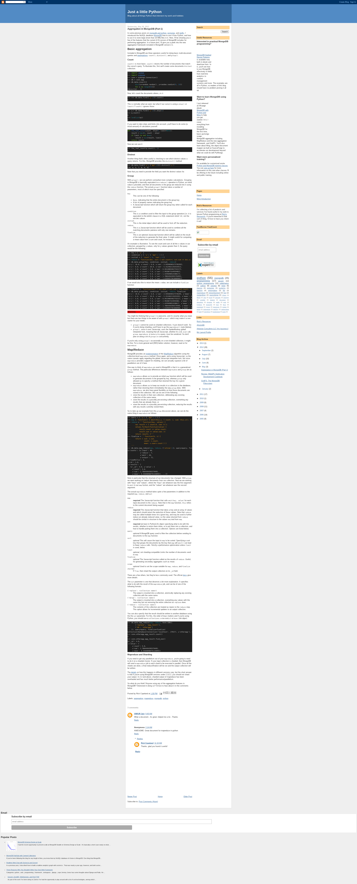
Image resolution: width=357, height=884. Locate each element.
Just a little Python (144, 12)
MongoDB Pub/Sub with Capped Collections (21, 855)
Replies (140, 739)
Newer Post (132, 797)
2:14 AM (148, 727)
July (204, 359)
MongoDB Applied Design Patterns (204, 56)
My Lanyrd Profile (204, 332)
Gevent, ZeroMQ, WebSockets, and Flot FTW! (23, 877)
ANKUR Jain (139, 714)
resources (216, 307)
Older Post (188, 797)
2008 (202, 406)
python (165, 698)
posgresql (200, 307)
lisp (225, 293)
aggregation (138, 698)
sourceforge (214, 295)
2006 (202, 415)
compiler (202, 300)
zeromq (214, 286)
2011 (202, 394)
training (199, 290)
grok (224, 302)
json (217, 304)
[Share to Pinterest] (175, 692)
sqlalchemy (224, 283)
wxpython (207, 312)
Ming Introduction (204, 199)
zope (224, 312)
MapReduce (168, 354)
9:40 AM (148, 714)
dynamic (209, 302)
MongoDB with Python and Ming (202, 112)
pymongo (171, 33)
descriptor (200, 302)
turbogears (206, 309)
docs (185, 575)
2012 (202, 347)
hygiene (199, 304)
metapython (201, 295)
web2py (215, 309)
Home (160, 797)
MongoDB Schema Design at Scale (29, 842)
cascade (217, 297)
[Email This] (164, 692)
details (133, 672)
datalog (212, 300)
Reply (136, 720)
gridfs (181, 33)
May (204, 367)
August (205, 354)
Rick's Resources (204, 321)
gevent (221, 281)
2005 (202, 419)
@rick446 (200, 325)
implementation (152, 354)
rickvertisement (214, 293)
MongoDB (158, 35)
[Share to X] (169, 692)
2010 (202, 398)
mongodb (158, 698)
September (206, 350)
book (210, 297)
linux (224, 304)
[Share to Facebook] (172, 692)
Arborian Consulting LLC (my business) (212, 329)
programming (203, 281)
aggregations (142, 55)
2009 (202, 402)
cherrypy (226, 297)
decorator (222, 300)
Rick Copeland (147, 743)
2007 (202, 411)
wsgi (200, 312)
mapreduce (148, 698)
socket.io (222, 288)
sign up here (209, 168)
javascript (209, 304)
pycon (208, 307)
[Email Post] (160, 694)
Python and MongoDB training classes (212, 166)
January (205, 389)
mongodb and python (157, 33)
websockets (225, 309)
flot (224, 290)
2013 (202, 343)
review (224, 307)
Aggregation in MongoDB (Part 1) (214, 370)
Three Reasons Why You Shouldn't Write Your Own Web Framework (29, 870)
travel (198, 309)
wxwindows (216, 312)
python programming (205, 283)
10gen (224, 295)
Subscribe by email (208, 245)
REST (199, 297)
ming (223, 286)
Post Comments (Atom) (148, 802)
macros (199, 288)
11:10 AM (158, 743)
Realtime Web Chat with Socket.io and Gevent (22, 863)
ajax (204, 297)
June (204, 363)
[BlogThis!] (167, 692)
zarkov (203, 286)
